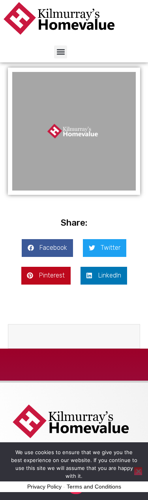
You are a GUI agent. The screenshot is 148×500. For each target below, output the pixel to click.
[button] (60, 51)
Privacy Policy (44, 486)
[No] (138, 471)
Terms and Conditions (94, 486)
